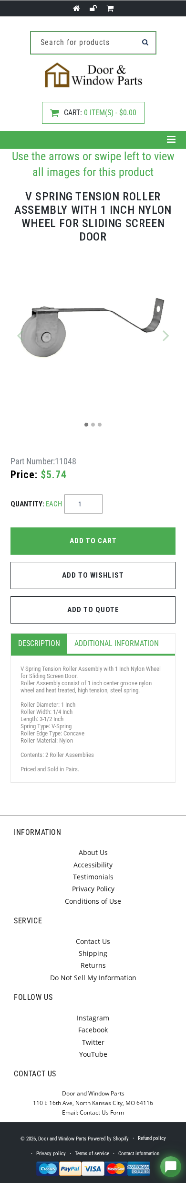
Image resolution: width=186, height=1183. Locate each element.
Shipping (93, 953)
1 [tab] (86, 424)
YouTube (93, 1054)
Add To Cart (93, 541)
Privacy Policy (93, 888)
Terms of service (92, 1153)
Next (166, 335)
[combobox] (93, 43)
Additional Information (116, 643)
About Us (93, 852)
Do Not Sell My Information (93, 977)
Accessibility (93, 864)
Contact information (138, 1153)
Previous (20, 335)
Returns (93, 965)
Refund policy (152, 1138)
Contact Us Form (102, 1112)
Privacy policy (51, 1153)
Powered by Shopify (108, 1139)
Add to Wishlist (93, 575)
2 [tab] (93, 424)
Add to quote (93, 609)
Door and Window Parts (62, 1139)
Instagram (93, 1017)
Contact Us (93, 941)
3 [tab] (99, 424)
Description (39, 643)
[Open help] (170, 1166)
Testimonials (93, 876)
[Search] (145, 42)
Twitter (93, 1042)
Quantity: (36, 504)
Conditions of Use (93, 901)
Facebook (93, 1029)
